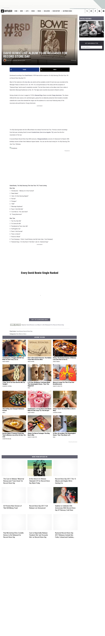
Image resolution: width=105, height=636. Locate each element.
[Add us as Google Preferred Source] (99, 11)
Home (15, 11)
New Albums (19, 334)
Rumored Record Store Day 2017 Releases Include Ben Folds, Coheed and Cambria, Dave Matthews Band (64, 535)
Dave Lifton (9, 60)
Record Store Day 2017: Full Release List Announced (38, 507)
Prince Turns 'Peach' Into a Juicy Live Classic (90, 34)
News (21, 11)
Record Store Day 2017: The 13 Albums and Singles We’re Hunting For (65, 481)
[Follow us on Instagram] (91, 11)
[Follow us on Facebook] (95, 11)
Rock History (56, 11)
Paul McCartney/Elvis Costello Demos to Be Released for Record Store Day (13, 535)
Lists (27, 11)
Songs (33, 11)
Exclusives (47, 11)
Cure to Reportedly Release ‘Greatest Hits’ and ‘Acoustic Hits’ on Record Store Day (38, 535)
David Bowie (28, 75)
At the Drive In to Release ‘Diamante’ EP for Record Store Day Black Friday (39, 481)
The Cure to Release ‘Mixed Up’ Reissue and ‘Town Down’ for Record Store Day (13, 481)
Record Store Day (27, 331)
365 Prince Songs (67, 11)
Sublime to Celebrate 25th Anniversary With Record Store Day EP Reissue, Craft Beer (65, 508)
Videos (39, 11)
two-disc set (28, 82)
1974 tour (36, 75)
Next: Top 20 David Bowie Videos (40, 319)
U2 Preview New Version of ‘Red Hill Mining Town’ (12, 507)
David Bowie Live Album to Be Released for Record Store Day (45, 325)
